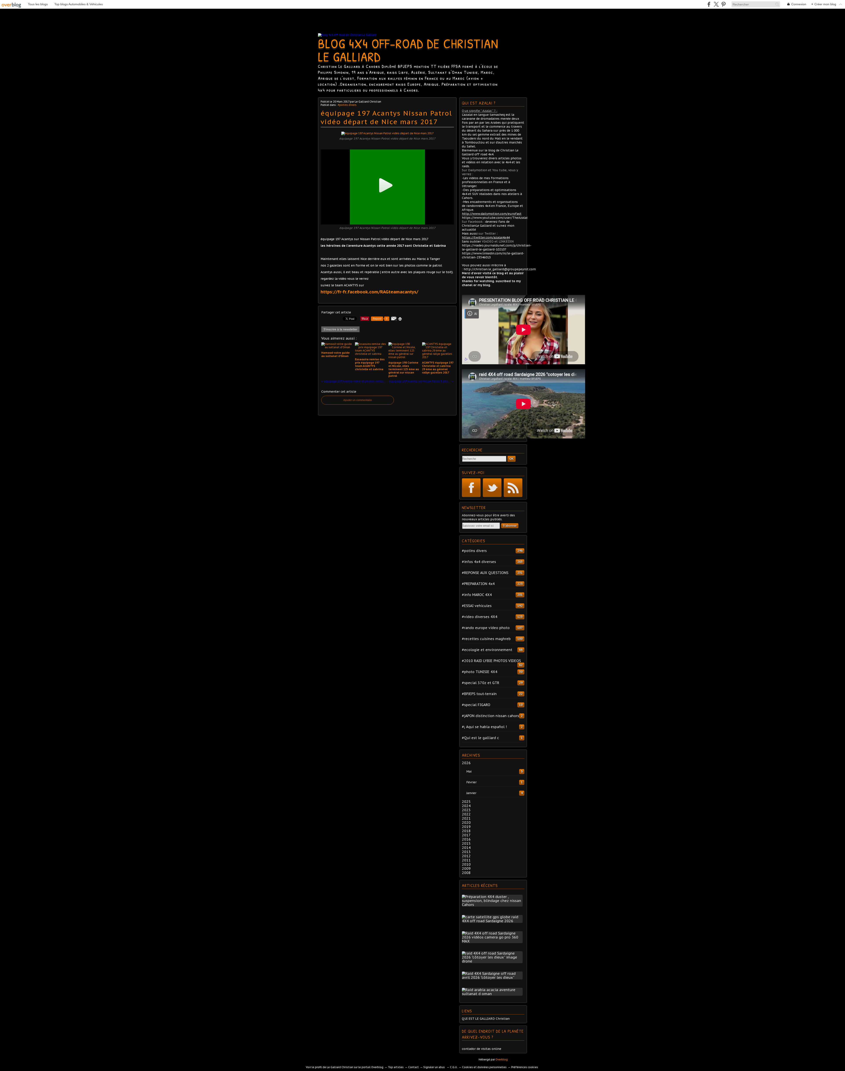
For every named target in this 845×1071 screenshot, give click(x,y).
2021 (466, 818)
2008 (466, 872)
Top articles (396, 1067)
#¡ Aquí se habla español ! (484, 727)
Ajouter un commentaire (357, 400)
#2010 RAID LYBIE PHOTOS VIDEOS (491, 661)
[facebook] (709, 4)
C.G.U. (453, 1067)
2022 (466, 814)
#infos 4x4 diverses (479, 561)
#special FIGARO (476, 705)
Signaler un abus (434, 1067)
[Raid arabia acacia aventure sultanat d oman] (493, 993)
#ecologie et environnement (487, 650)
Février (471, 782)
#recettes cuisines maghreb (486, 639)
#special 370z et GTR (480, 683)
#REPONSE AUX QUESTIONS (485, 572)
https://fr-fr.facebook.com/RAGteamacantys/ (369, 292)
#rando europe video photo (486, 628)
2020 (466, 822)
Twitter (492, 487)
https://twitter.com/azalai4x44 (486, 237)
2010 (466, 864)
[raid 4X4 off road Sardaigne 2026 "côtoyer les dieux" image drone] (493, 961)
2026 (466, 763)
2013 (466, 852)
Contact (413, 1067)
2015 (466, 843)
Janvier (471, 793)
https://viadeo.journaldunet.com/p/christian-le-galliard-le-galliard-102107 (496, 247)
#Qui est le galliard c (480, 738)
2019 (466, 826)
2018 (466, 831)
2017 (466, 835)
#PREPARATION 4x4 (478, 584)
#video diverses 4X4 (479, 617)
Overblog (502, 1059)
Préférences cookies (524, 1067)
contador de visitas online (481, 1049)
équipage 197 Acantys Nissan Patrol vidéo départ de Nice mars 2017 (386, 117)
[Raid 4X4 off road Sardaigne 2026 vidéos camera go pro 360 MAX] (493, 941)
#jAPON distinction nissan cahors (490, 716)
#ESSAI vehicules (477, 606)
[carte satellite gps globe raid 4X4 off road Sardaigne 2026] (493, 920)
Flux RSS (513, 487)
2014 (466, 847)
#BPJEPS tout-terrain (479, 694)
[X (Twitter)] (716, 4)
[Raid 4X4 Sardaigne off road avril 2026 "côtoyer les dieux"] (493, 977)
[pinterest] (723, 4)
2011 (466, 860)
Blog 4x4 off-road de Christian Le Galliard (408, 50)
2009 (466, 868)
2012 (466, 856)
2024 (466, 806)
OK (511, 458)
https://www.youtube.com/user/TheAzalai (494, 218)
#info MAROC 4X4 (477, 595)
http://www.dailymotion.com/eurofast (492, 214)
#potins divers (347, 105)
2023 (466, 810)
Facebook (471, 487)
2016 (466, 839)
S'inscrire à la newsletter (340, 329)
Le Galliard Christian (340, 1067)
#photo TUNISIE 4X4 (479, 672)
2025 (466, 801)
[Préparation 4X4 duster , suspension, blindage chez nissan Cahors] (493, 904)
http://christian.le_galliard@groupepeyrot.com (500, 269)
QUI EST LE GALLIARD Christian (486, 1019)
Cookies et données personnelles (484, 1067)
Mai (469, 771)
